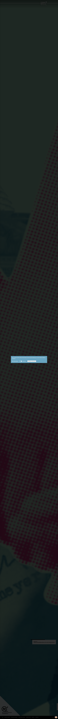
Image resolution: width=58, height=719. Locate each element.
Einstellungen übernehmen (32, 361)
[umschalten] (20, 361)
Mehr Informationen (15, 361)
